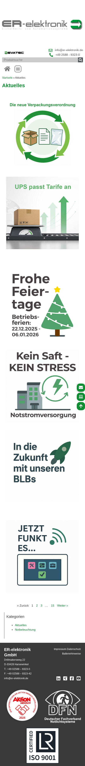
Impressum (60, 649)
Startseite (7, 77)
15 (52, 605)
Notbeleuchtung (25, 629)
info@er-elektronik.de (16, 678)
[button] (17, 68)
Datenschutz (74, 649)
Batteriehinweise (71, 653)
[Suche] (80, 59)
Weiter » (62, 605)
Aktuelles (21, 625)
